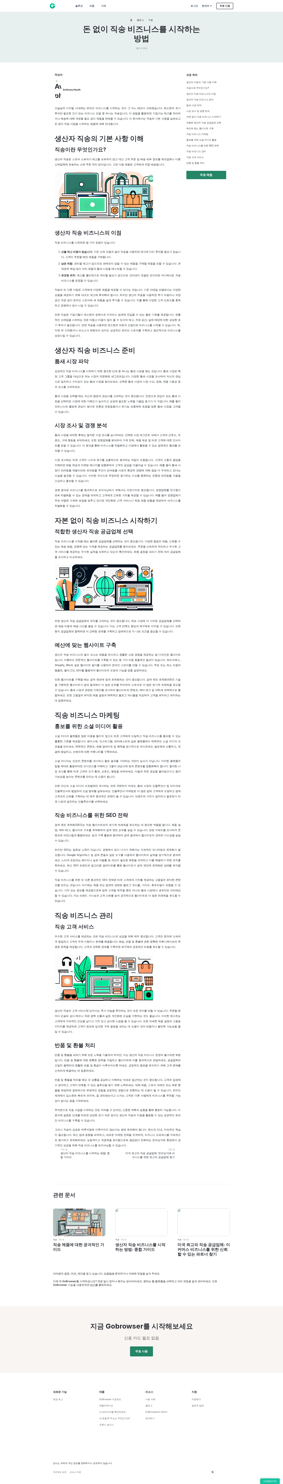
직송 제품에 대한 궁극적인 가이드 (78, 1247)
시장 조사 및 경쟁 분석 (198, 111)
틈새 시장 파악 (193, 105)
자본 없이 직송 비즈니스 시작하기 (203, 116)
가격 (103, 5)
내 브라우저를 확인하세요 (112, 1411)
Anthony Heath (72, 89)
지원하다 (196, 1399)
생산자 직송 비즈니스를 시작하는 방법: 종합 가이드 (140, 1247)
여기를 (94, 1284)
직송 (55, 1239)
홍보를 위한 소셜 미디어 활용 (201, 140)
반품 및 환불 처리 (195, 162)
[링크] (52, 6)
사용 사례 (150, 1399)
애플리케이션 (106, 1405)
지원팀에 (109, 1273)
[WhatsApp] (193, 1411)
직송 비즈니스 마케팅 (197, 134)
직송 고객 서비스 (195, 157)
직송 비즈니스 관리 (196, 151)
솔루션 (79, 5)
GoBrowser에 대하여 (156, 1411)
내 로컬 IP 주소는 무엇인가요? (114, 1418)
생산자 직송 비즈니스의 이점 (201, 93)
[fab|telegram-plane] (196, 1472)
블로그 (148, 1405)
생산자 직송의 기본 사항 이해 (201, 82)
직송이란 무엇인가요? (197, 88)
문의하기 (150, 1418)
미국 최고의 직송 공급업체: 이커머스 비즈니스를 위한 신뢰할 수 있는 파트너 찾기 (204, 1249)
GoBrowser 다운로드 (110, 1399)
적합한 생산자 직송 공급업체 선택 (203, 122)
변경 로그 (58, 1399)
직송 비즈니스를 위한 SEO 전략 (202, 145)
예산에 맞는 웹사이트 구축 (200, 128)
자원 (91, 5)
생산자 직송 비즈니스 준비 (200, 99)
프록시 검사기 (106, 1424)
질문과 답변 (198, 1405)
